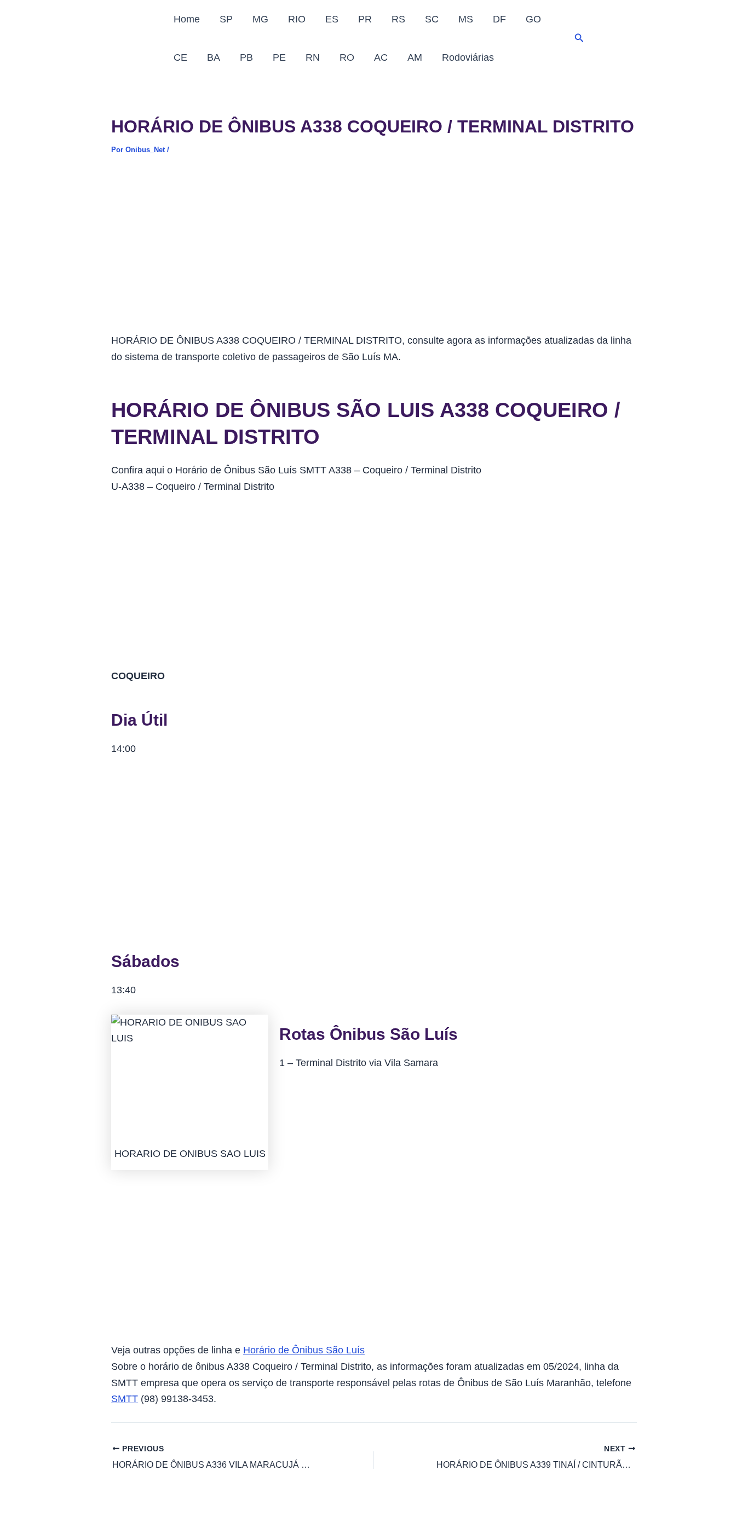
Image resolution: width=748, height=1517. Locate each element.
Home (187, 19)
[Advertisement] (374, 251)
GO (533, 19)
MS (465, 19)
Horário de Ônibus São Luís (304, 1350)
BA (213, 57)
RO (347, 57)
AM (414, 57)
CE (180, 57)
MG (260, 19)
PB (246, 57)
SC (432, 19)
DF (499, 19)
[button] (579, 38)
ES (331, 19)
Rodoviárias (468, 57)
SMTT (124, 1398)
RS (398, 19)
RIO (297, 19)
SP (226, 19)
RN (313, 57)
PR (365, 19)
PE (279, 57)
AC (381, 57)
